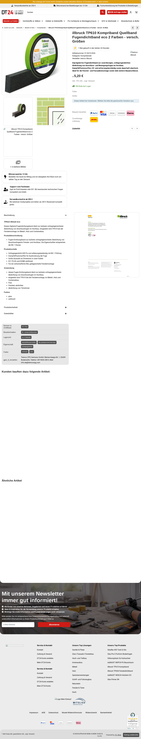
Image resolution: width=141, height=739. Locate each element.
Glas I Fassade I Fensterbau (83, 654)
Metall (74, 667)
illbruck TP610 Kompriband (118, 667)
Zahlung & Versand (44, 654)
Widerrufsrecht (91, 713)
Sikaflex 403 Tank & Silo (117, 650)
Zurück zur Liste (9, 28)
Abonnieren (54, 624)
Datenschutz (53, 713)
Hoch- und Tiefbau (79, 658)
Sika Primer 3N (113, 679)
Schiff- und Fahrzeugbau (82, 679)
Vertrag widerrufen (131, 735)
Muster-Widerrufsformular (72, 713)
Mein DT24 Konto (44, 662)
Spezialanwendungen (80, 675)
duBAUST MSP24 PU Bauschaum (121, 662)
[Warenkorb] (136, 12)
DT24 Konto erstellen (45, 658)
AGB (43, 713)
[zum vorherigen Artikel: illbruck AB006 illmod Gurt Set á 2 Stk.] (133, 28)
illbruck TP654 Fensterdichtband (120, 671)
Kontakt (40, 650)
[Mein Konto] (131, 12)
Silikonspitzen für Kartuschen (119, 658)
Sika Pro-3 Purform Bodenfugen (120, 654)
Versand (91, 81)
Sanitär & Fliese (78, 650)
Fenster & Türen (78, 688)
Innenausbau (77, 662)
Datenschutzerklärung (40, 616)
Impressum (33, 713)
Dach (74, 692)
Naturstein (76, 684)
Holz (74, 671)
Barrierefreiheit (106, 713)
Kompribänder (86, 56)
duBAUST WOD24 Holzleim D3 (119, 675)
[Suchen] (102, 12)
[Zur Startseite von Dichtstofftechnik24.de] (12, 12)
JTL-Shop (118, 735)
